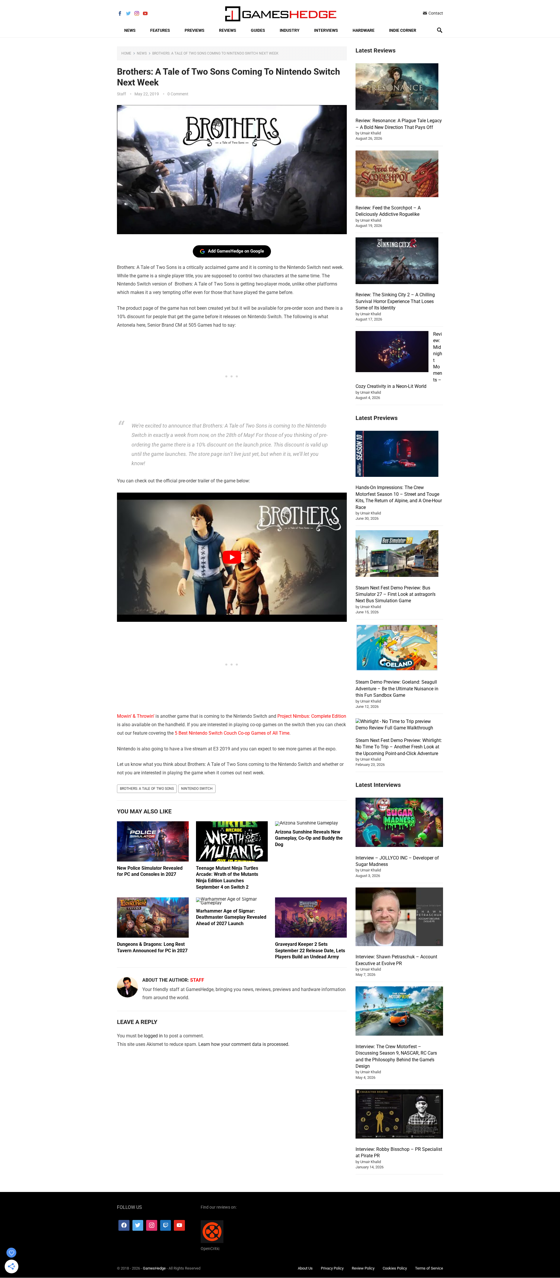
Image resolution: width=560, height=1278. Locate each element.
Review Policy (363, 1268)
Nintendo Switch (197, 789)
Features (160, 30)
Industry (290, 30)
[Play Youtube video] (232, 557)
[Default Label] (166, 1226)
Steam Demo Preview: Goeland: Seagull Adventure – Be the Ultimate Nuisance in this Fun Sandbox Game (397, 688)
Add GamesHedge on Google (236, 251)
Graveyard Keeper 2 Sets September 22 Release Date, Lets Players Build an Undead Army (310, 950)
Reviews (227, 30)
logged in (153, 1036)
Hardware (363, 30)
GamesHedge (154, 1268)
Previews (194, 30)
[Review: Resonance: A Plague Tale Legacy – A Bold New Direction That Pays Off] (397, 87)
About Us (305, 1268)
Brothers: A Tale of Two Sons (147, 789)
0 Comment (177, 94)
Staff (121, 94)
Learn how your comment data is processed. (243, 1044)
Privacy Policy (332, 1268)
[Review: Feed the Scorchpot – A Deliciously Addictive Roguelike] (397, 174)
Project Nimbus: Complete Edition (311, 716)
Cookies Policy (395, 1268)
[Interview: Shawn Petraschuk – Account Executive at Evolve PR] (399, 917)
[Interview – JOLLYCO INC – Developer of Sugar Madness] (399, 823)
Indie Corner (402, 30)
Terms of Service (429, 1268)
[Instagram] (152, 1226)
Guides (258, 30)
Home (126, 53)
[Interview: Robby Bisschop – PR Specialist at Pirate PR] (399, 1114)
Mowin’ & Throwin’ (135, 716)
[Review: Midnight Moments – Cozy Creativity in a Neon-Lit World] (392, 352)
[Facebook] (124, 1226)
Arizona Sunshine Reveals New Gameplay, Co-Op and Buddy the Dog (309, 838)
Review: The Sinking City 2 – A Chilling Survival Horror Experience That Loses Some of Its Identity (395, 301)
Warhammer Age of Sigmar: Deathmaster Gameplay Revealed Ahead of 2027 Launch (231, 917)
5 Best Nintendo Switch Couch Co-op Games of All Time (232, 733)
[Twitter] (138, 1226)
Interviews (326, 30)
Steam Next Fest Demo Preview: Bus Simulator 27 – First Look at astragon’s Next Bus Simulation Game (395, 594)
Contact (435, 13)
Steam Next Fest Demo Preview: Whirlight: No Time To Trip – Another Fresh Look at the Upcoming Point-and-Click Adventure (399, 747)
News (130, 30)
